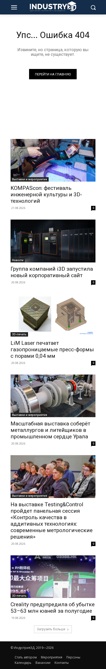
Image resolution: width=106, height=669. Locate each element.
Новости (17, 260)
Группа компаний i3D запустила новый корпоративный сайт (52, 272)
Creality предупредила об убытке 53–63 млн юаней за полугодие (53, 607)
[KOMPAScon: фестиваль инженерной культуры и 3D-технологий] (53, 160)
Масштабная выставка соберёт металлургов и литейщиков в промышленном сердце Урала (50, 430)
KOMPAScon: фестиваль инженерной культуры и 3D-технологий (46, 194)
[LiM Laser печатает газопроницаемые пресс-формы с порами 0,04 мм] (53, 315)
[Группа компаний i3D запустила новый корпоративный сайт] (53, 241)
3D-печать (19, 334)
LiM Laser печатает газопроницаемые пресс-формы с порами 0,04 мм (52, 349)
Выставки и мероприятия (29, 179)
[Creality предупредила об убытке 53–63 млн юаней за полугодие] (53, 576)
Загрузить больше (51, 629)
